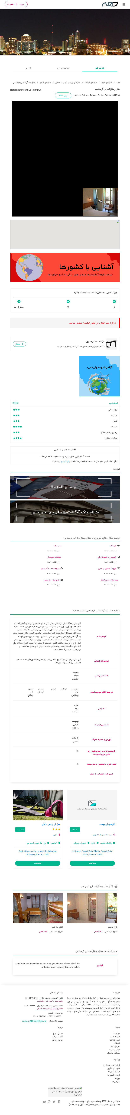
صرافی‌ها (116, 1081)
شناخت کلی (99, 68)
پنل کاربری (65, 461)
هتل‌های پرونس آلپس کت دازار (67, 82)
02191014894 (31, 998)
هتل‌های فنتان (45, 82)
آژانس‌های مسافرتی (111, 1065)
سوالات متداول (113, 1053)
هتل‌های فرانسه (91, 82)
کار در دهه (115, 1046)
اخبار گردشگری (113, 1068)
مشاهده (92, 863)
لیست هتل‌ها (114, 1072)
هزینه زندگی (57, 1040)
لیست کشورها (113, 1075)
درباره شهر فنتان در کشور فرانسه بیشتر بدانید (92, 323)
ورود (22, 4)
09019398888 (29, 1005)
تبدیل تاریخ (58, 1033)
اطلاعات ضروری (63, 68)
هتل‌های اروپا (106, 82)
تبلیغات (117, 1043)
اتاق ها (28, 68)
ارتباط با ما (115, 1036)
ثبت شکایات (114, 1040)
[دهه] (124, 4)
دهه (118, 82)
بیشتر (17, 344)
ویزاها (117, 1078)
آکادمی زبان (58, 1036)
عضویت (10, 4)
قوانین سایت (114, 1049)
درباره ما (116, 1033)
